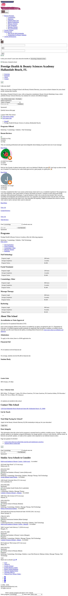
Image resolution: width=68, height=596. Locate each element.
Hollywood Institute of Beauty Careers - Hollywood (15, 461)
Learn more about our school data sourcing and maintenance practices (23, 442)
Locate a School (8, 30)
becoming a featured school (38, 58)
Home (6, 121)
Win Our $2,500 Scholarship (16, 33)
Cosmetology (11, 17)
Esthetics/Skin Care (13, 20)
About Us (7, 564)
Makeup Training (12, 24)
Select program (5, 594)
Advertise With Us (9, 572)
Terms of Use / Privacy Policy (12, 574)
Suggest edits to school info (12, 443)
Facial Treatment (9, 246)
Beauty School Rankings (11, 569)
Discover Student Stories (11, 571)
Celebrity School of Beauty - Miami (11, 540)
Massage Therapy (13, 27)
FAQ (5, 563)
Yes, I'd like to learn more (7, 99)
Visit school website (8, 116)
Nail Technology (9, 245)
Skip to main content (7, 1)
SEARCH (20, 104)
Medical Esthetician (13, 22)
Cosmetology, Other (9, 248)
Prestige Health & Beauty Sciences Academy (27, 66)
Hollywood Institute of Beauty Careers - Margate (14, 524)
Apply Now (4, 425)
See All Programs (13, 28)
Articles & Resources (10, 36)
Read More (4, 148)
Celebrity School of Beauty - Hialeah (11, 493)
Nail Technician (12, 25)
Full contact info (7, 118)
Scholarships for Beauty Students (17, 35)
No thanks (18, 99)
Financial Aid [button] (8, 32)
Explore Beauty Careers (11, 567)
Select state (27, 594)
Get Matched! (21, 227)
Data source (4, 241)
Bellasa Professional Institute (9, 508)
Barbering (10, 19)
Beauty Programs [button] (9, 15)
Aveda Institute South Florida (9, 477)
